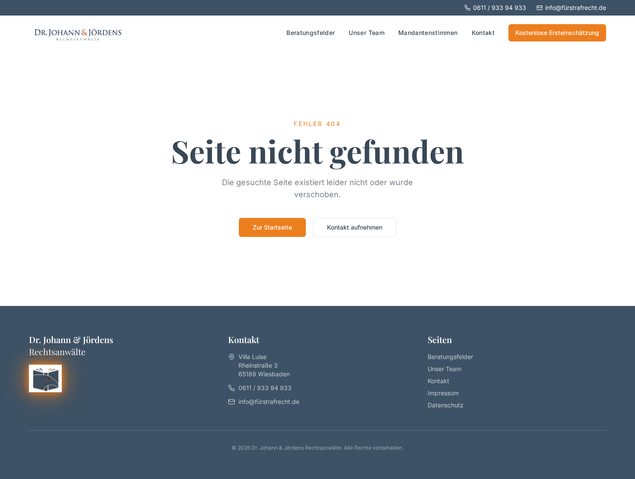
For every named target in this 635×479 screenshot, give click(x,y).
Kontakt (483, 32)
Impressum (443, 393)
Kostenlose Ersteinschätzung (557, 32)
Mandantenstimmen (428, 32)
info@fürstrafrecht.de (575, 7)
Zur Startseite (272, 227)
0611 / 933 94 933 (499, 7)
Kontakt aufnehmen (354, 227)
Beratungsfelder (310, 32)
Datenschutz (446, 405)
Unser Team (366, 32)
